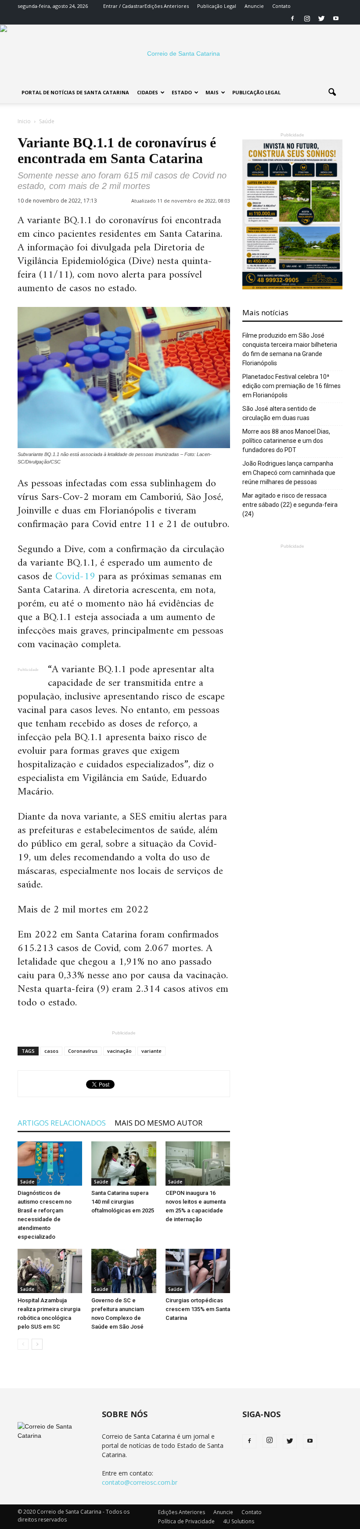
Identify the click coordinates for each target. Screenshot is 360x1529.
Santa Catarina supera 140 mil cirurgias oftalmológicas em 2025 (122, 1202)
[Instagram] (306, 18)
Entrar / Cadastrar (123, 6)
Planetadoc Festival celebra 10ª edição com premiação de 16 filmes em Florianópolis (291, 386)
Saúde (27, 1182)
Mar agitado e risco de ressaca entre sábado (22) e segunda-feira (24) (290, 504)
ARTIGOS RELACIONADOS (62, 1123)
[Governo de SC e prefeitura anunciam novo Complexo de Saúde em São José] (123, 1271)
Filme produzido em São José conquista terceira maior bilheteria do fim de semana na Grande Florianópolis (289, 349)
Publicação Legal (216, 6)
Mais (212, 92)
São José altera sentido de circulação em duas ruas (279, 413)
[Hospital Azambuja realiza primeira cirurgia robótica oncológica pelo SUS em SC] (50, 1271)
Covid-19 (75, 576)
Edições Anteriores (166, 6)
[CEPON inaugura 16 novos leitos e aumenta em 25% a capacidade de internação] (198, 1163)
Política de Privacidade (186, 1521)
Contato (281, 6)
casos (51, 1051)
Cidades (147, 92)
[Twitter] (321, 18)
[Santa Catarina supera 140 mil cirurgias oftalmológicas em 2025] (123, 1163)
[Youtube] (335, 18)
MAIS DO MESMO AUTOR (158, 1123)
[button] (331, 92)
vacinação (119, 1051)
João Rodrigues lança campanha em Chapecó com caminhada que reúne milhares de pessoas (288, 472)
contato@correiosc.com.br (139, 1482)
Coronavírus (82, 1051)
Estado (182, 92)
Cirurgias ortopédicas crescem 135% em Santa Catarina (198, 1309)
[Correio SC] (180, 53)
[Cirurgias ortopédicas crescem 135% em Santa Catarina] (198, 1271)
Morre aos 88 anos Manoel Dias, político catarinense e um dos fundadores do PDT (286, 440)
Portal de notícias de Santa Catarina (75, 92)
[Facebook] (292, 18)
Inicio (24, 121)
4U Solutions (238, 1521)
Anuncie (254, 6)
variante (151, 1051)
